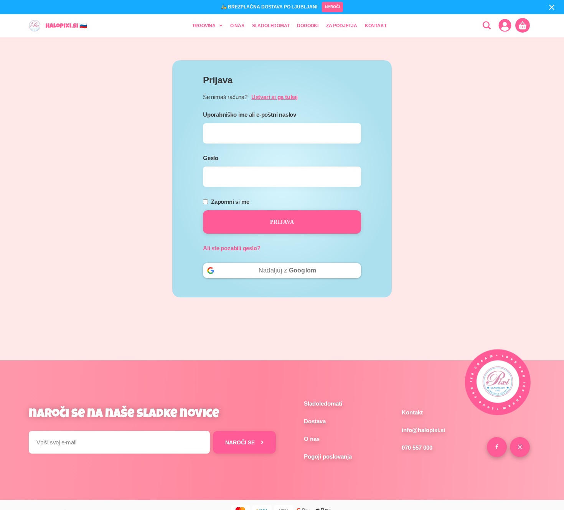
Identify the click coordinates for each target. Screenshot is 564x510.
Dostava (315, 421)
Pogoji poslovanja (328, 456)
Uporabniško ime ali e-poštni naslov (253, 114)
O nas (312, 439)
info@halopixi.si (423, 430)
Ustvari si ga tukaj (274, 97)
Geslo (214, 158)
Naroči (332, 7)
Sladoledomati (323, 403)
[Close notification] (551, 7)
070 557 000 (417, 447)
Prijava (282, 222)
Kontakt (412, 412)
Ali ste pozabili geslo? (231, 248)
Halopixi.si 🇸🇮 (66, 26)
